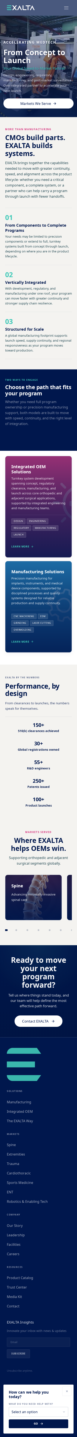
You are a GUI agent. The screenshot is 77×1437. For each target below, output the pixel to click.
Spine (11, 1144)
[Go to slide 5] (49, 930)
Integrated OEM (20, 1111)
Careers (13, 1254)
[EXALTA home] (21, 7)
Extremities (16, 1154)
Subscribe (18, 1353)
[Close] (67, 1391)
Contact (13, 1306)
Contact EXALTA (35, 1021)
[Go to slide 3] (27, 930)
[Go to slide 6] (60, 930)
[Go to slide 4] (38, 930)
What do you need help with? (31, 1403)
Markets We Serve (35, 103)
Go (36, 1423)
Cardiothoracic (19, 1173)
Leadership (16, 1235)
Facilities (14, 1244)
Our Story (15, 1225)
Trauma (13, 1163)
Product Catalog (20, 1277)
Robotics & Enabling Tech (27, 1201)
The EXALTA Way (20, 1121)
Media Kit (14, 1296)
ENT (10, 1192)
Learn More (20, 546)
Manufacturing (19, 1102)
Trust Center (17, 1287)
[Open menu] (66, 8)
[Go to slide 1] (5, 930)
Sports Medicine (20, 1182)
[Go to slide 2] (16, 930)
